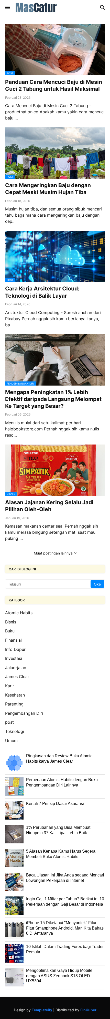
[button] (7, 7)
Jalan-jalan (15, 667)
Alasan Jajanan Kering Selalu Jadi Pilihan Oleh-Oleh (49, 505)
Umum (11, 740)
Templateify (42, 1010)
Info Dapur (15, 649)
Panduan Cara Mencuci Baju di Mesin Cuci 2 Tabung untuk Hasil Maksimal (53, 85)
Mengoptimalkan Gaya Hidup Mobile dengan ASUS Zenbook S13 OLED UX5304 (59, 975)
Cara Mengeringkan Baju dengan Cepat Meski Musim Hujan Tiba (48, 188)
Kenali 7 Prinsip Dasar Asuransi (55, 803)
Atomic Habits (18, 612)
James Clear (17, 676)
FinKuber (88, 1010)
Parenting (14, 704)
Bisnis (10, 621)
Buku (10, 630)
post (9, 722)
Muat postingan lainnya (53, 553)
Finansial (13, 640)
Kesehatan (15, 695)
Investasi (13, 658)
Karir (9, 685)
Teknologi (14, 731)
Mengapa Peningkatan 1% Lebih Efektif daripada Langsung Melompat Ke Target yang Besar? (53, 399)
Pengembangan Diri (24, 713)
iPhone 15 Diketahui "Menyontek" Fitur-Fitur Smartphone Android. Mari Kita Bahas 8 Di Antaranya (65, 928)
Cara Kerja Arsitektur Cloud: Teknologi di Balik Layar (42, 292)
